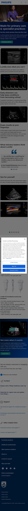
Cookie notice (8, 258)
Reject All (14, 266)
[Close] (25, 239)
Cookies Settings (14, 262)
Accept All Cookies (14, 270)
